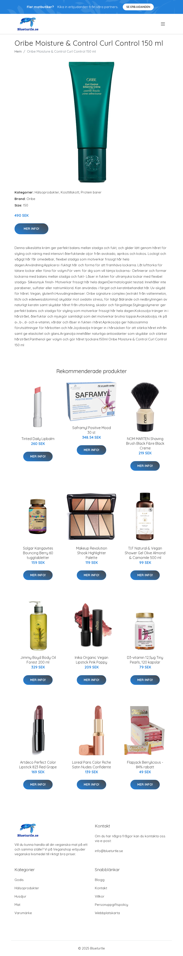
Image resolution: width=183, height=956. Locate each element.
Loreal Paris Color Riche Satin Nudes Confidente (91, 764)
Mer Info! (31, 229)
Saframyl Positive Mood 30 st (91, 430)
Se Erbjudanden (138, 7)
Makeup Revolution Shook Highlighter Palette (91, 553)
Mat (17, 904)
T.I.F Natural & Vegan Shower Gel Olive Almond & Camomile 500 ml (145, 553)
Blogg (99, 880)
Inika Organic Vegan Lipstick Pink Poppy (91, 659)
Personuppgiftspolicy (111, 904)
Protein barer (91, 192)
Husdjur (20, 896)
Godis (19, 880)
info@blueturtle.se (109, 851)
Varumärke (23, 913)
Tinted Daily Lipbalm (37, 438)
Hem (18, 51)
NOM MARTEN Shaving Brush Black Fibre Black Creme (145, 443)
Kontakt (101, 888)
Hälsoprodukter (47, 192)
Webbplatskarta (107, 913)
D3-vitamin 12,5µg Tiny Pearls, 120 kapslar (145, 659)
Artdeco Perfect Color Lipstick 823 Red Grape (38, 764)
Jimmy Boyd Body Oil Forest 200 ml (38, 659)
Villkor (99, 896)
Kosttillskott (70, 192)
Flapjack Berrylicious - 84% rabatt (145, 764)
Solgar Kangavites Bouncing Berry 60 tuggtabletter (38, 553)
